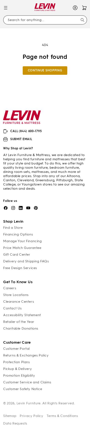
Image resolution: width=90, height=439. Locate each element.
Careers (9, 288)
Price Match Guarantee (22, 248)
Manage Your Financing (22, 241)
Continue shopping (45, 70)
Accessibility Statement (22, 315)
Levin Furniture (29, 403)
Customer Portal (16, 349)
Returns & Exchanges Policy (26, 355)
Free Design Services (20, 268)
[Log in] (75, 7)
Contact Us (12, 308)
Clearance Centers (18, 302)
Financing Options (18, 234)
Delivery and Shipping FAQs (26, 261)
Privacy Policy (31, 416)
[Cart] (84, 7)
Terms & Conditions (62, 416)
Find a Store (13, 228)
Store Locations (16, 295)
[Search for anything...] (82, 20)
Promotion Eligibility (19, 375)
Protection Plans (16, 362)
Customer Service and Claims (27, 382)
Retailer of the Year (18, 322)
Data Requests (15, 423)
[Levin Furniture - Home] (45, 8)
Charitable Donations (20, 328)
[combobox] (45, 20)
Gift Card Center (16, 254)
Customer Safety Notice (22, 389)
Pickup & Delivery (17, 369)
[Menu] (5, 7)
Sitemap (9, 416)
